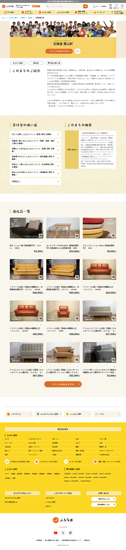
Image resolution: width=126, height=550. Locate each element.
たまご (78, 443)
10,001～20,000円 (78, 474)
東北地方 (20, 474)
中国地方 (49, 474)
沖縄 (13, 478)
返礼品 (36, 63)
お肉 (77, 439)
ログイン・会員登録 (100, 6)
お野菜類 (55, 443)
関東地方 (27, 474)
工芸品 (54, 454)
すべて (7, 439)
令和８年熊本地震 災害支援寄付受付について (63, 1)
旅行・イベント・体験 (35, 450)
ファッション (33, 454)
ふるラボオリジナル (35, 439)
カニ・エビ (8, 443)
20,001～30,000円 (91, 474)
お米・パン (55, 439)
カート (122, 8)
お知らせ (48, 506)
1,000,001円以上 (85, 481)
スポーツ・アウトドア (106, 450)
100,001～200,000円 (84, 477)
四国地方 (57, 474)
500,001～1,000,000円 (71, 481)
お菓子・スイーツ (34, 447)
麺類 (77, 447)
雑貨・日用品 (80, 450)
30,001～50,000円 (105, 474)
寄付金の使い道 (54, 63)
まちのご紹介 (18, 63)
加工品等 (55, 447)
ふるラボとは (50, 498)
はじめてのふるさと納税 (12, 498)
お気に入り (116, 8)
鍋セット (7, 450)
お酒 (100, 443)
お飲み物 (7, 447)
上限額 (110, 8)
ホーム (3, 17)
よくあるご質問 (50, 502)
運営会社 (87, 540)
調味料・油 (102, 447)
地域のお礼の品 (57, 450)
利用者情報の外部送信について (71, 540)
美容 (6, 454)
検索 (85, 6)
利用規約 (39, 540)
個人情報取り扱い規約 (52, 540)
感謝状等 (78, 454)
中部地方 (34, 474)
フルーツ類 (102, 439)
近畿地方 (42, 474)
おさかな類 (32, 443)
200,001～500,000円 (99, 477)
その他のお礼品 (104, 454)
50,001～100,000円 (70, 477)
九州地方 (7, 478)
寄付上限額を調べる (11, 502)
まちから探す (13, 17)
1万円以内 (67, 474)
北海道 (22, 17)
